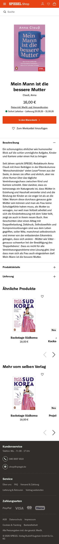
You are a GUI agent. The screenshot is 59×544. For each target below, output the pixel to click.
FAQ (16, 484)
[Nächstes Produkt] (53, 355)
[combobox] (32, 12)
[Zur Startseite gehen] (19, 3)
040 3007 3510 (16, 458)
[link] (43, 4)
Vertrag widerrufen (35, 490)
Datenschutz (15, 519)
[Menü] (5, 4)
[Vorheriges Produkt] (45, 355)
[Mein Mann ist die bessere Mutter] (29, 43)
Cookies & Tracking (12, 524)
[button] (29, 142)
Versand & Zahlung (29, 484)
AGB (5, 519)
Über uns (7, 484)
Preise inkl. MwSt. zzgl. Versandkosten (29, 107)
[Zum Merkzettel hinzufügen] (42, 296)
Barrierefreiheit (31, 524)
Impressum (30, 519)
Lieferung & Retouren (13, 490)
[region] (29, 45)
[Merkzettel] (48, 4)
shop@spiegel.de (17, 466)
